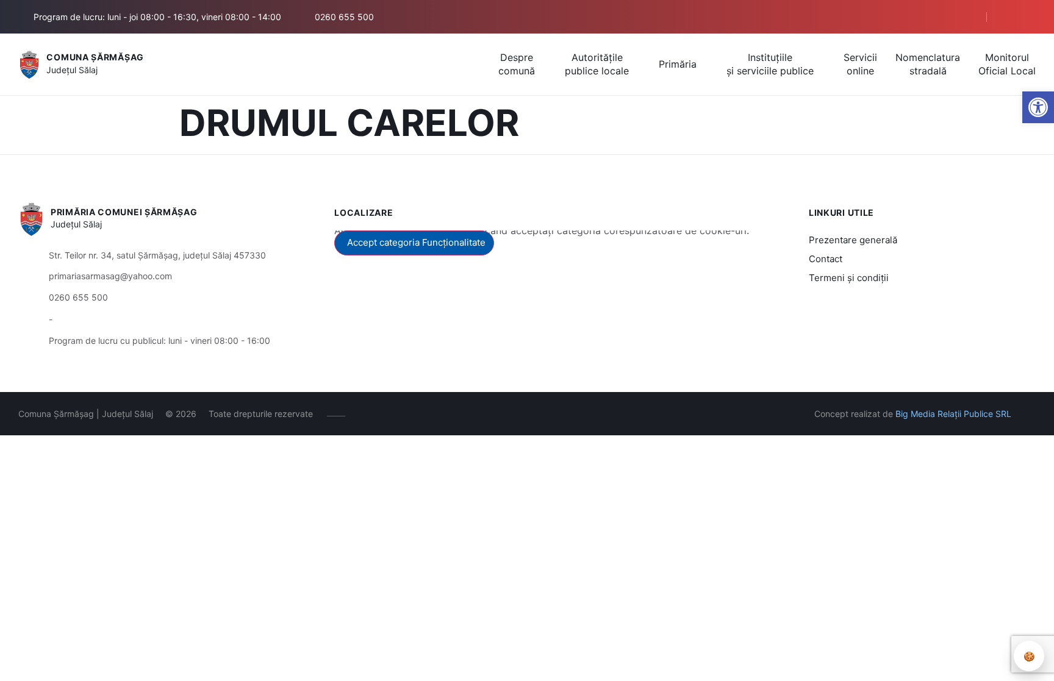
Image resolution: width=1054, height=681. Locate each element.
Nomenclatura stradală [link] (927, 64)
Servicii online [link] (860, 64)
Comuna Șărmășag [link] (95, 57)
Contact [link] (825, 259)
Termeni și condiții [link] (849, 277)
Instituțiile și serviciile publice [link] (770, 64)
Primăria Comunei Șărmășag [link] (124, 212)
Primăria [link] (678, 64)
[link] (1038, 107)
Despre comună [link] (516, 64)
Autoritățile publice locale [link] (597, 64)
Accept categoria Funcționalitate (416, 242)
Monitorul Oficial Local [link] (1007, 64)
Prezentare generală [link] (853, 240)
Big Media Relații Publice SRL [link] (953, 413)
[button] (954, 17)
